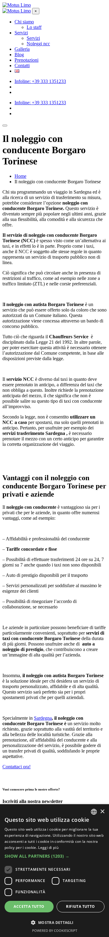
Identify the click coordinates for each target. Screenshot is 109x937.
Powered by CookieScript (54, 930)
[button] (54, 856)
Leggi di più (48, 847)
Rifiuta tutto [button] (80, 906)
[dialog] (54, 870)
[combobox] (94, 812)
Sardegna (43, 718)
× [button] (102, 811)
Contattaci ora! (16, 766)
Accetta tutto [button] (29, 906)
